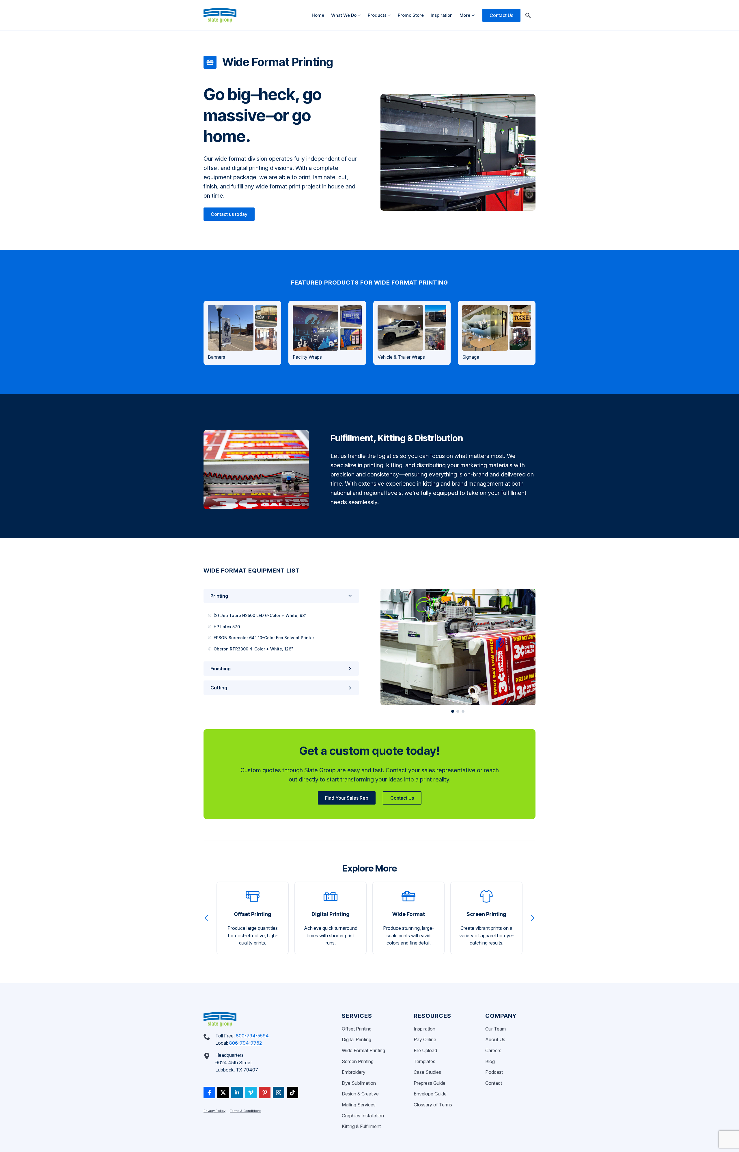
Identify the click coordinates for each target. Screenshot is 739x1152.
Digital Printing (356, 1039)
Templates (424, 1061)
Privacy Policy (214, 1111)
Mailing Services (359, 1105)
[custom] (209, 1092)
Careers (493, 1050)
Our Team (495, 1029)
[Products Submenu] (390, 15)
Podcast (494, 1072)
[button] (387, 652)
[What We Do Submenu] (360, 15)
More (465, 15)
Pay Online (425, 1039)
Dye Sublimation (359, 1083)
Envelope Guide (430, 1094)
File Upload (425, 1050)
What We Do (344, 15)
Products (377, 15)
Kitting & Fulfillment (361, 1126)
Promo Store (411, 15)
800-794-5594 (252, 1036)
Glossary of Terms (433, 1105)
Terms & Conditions (245, 1111)
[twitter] (223, 1092)
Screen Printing (358, 1061)
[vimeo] (251, 1092)
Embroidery (353, 1072)
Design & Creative (360, 1094)
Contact (493, 1083)
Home (318, 15)
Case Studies (427, 1072)
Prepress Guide (429, 1083)
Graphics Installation (363, 1116)
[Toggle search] (527, 15)
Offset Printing (357, 1029)
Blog (490, 1061)
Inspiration (442, 15)
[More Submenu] (474, 15)
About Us (495, 1039)
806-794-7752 (245, 1043)
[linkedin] (237, 1092)
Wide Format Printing (363, 1050)
